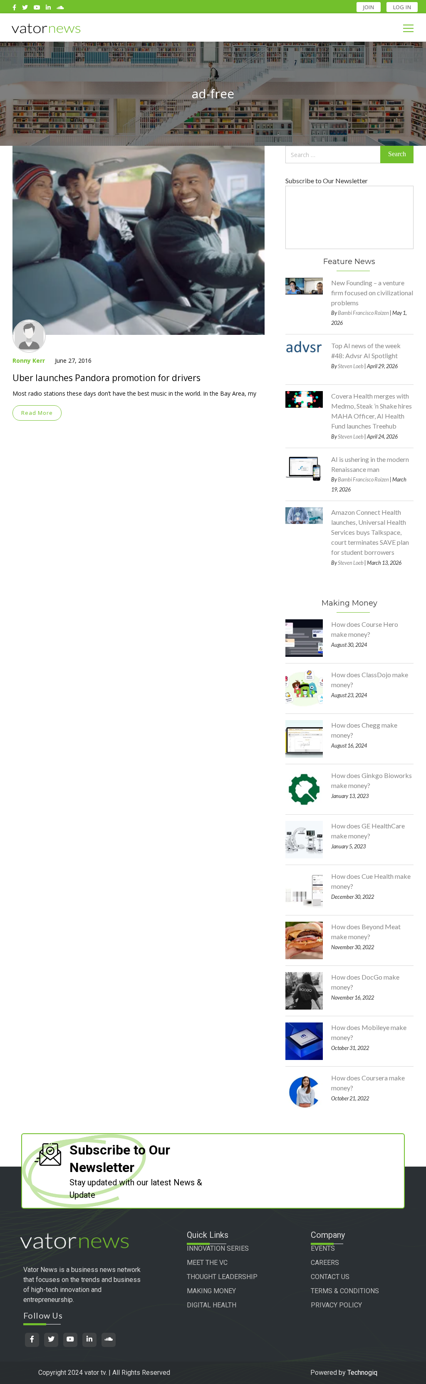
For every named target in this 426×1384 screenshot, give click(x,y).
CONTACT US (330, 1277)
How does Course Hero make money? (364, 629)
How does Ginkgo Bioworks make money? (371, 780)
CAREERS (325, 1263)
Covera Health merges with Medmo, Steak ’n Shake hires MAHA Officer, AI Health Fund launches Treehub (371, 411)
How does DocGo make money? (365, 982)
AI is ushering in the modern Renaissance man (370, 464)
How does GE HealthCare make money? (368, 831)
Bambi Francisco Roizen (363, 312)
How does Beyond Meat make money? (366, 931)
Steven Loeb (351, 366)
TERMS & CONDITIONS (345, 1291)
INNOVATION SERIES (218, 1248)
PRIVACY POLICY (336, 1305)
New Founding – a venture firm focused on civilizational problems (372, 293)
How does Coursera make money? (368, 1083)
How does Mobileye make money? (368, 1032)
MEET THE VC (207, 1263)
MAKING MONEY (211, 1291)
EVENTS (323, 1248)
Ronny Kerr (28, 360)
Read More (37, 412)
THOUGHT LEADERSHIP (222, 1277)
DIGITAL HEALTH (211, 1305)
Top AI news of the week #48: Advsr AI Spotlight (366, 350)
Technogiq (362, 1373)
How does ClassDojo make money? (369, 679)
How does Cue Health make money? (371, 881)
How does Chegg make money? (364, 730)
